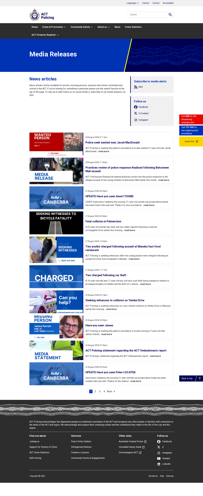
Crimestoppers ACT (128, 452)
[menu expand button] (64, 27)
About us (102, 27)
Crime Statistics (133, 27)
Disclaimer (153, 476)
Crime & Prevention (52, 27)
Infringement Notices (81, 447)
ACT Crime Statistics (39, 452)
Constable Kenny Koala (130, 447)
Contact (156, 3)
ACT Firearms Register (44, 35)
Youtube (166, 458)
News (117, 27)
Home (35, 27)
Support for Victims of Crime (43, 447)
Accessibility (168, 3)
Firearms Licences (80, 452)
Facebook (167, 441)
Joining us (34, 441)
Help (162, 476)
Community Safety (80, 27)
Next (109, 391)
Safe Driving (35, 458)
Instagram (167, 452)
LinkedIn (166, 464)
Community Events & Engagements (88, 458)
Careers (145, 3)
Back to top (187, 378)
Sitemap (170, 476)
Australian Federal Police (131, 441)
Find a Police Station (81, 441)
